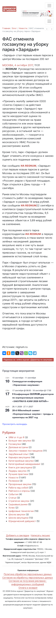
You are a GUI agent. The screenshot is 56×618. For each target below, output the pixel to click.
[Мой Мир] (13, 353)
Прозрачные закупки (20, 484)
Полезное (14, 480)
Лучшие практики (18, 474)
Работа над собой (18, 487)
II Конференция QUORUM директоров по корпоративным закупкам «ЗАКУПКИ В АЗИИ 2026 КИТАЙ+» (33, 397)
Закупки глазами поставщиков (25, 450)
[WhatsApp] (26, 353)
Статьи (12, 497)
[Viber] (21, 353)
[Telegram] (35, 353)
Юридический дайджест (22, 521)
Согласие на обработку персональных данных (27, 577)
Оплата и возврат (28, 587)
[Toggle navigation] (49, 5)
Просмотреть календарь (14, 423)
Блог (14, 28)
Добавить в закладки (17, 535)
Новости (23, 28)
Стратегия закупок (19, 501)
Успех (12, 507)
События (13, 494)
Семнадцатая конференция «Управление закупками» (27, 383)
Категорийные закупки (21, 460)
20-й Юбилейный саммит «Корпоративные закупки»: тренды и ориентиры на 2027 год (32, 414)
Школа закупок (17, 514)
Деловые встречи (18, 447)
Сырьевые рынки (18, 504)
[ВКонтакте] (4, 353)
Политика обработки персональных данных (28, 574)
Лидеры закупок (18, 471)
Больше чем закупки (20, 440)
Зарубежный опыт (19, 454)
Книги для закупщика (20, 467)
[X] (17, 353)
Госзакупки (15, 444)
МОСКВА (7, 65)
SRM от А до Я (16, 437)
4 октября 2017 (23, 65)
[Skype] (30, 353)
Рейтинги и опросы (19, 491)
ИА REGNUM (28, 165)
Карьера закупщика (19, 457)
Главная (6, 28)
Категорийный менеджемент (24, 464)
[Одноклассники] (8, 353)
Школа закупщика (18, 517)
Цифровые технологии (21, 511)
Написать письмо (40, 535)
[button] (47, 29)
